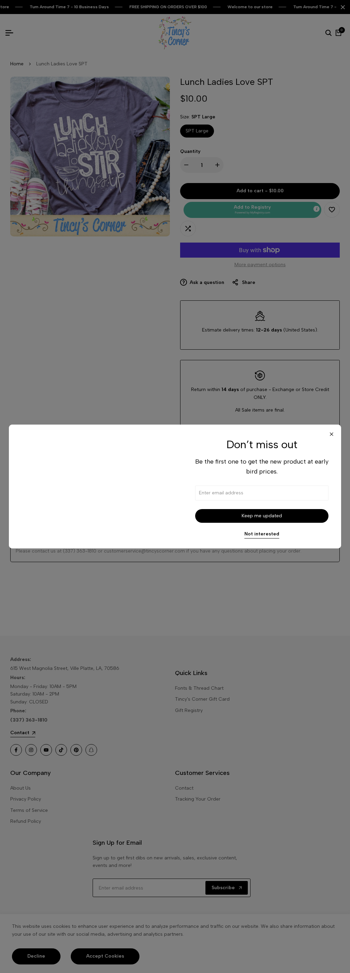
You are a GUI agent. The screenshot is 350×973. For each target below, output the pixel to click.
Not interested (261, 534)
